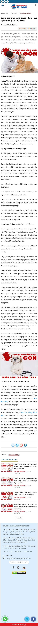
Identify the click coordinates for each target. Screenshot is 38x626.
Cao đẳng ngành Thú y (26, 13)
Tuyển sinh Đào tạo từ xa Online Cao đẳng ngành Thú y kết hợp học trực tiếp (25, 480)
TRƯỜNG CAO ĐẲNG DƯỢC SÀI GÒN (16, 526)
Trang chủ (5, 13)
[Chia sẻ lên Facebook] (12, 445)
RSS (26, 562)
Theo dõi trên (22, 28)
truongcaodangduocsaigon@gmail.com (18, 558)
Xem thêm (19, 518)
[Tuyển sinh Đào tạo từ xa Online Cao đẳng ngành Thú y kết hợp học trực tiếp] (7, 481)
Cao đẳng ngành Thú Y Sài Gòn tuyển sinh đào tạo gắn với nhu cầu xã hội (25, 507)
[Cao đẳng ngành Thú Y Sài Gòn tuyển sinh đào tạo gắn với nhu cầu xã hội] (7, 507)
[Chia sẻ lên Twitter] (17, 445)
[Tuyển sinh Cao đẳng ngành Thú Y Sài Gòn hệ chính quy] (7, 495)
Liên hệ (12, 562)
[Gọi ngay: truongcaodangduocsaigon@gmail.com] (6, 620)
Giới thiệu (20, 562)
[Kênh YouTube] (21, 445)
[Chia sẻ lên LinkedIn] (25, 445)
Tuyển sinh (14, 13)
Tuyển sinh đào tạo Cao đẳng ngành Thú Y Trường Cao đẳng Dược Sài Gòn (25, 466)
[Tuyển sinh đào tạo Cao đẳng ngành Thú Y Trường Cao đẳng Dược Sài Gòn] (7, 467)
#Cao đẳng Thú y (14, 455)
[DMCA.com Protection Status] (19, 573)
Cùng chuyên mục (9, 460)
